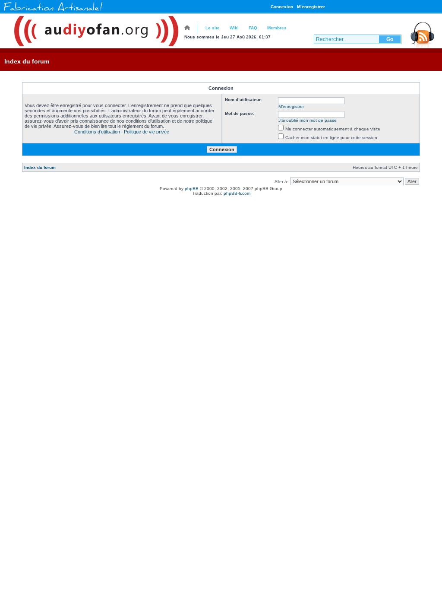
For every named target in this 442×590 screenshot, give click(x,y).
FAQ (253, 27)
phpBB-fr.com (237, 193)
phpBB (192, 188)
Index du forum (26, 61)
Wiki (234, 27)
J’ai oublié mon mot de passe (307, 120)
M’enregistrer (311, 6)
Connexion (282, 6)
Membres (277, 27)
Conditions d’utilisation (97, 131)
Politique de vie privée (146, 131)
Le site (212, 27)
